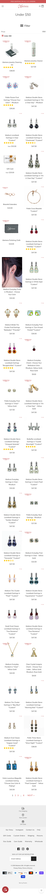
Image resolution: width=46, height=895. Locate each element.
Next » (30, 795)
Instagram (19, 830)
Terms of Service (27, 868)
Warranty (28, 841)
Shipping (31, 836)
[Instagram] (23, 849)
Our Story (9, 830)
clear (43, 31)
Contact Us (30, 830)
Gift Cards (7, 836)
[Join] (33, 858)
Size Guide (7, 841)
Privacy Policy (18, 868)
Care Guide (18, 841)
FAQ (38, 830)
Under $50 (7, 36)
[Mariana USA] (23, 6)
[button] (8, 67)
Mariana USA (19, 865)
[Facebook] (18, 849)
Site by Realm (23, 883)
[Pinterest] (27, 849)
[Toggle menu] (2, 6)
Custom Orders (19, 836)
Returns (40, 836)
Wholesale (39, 841)
